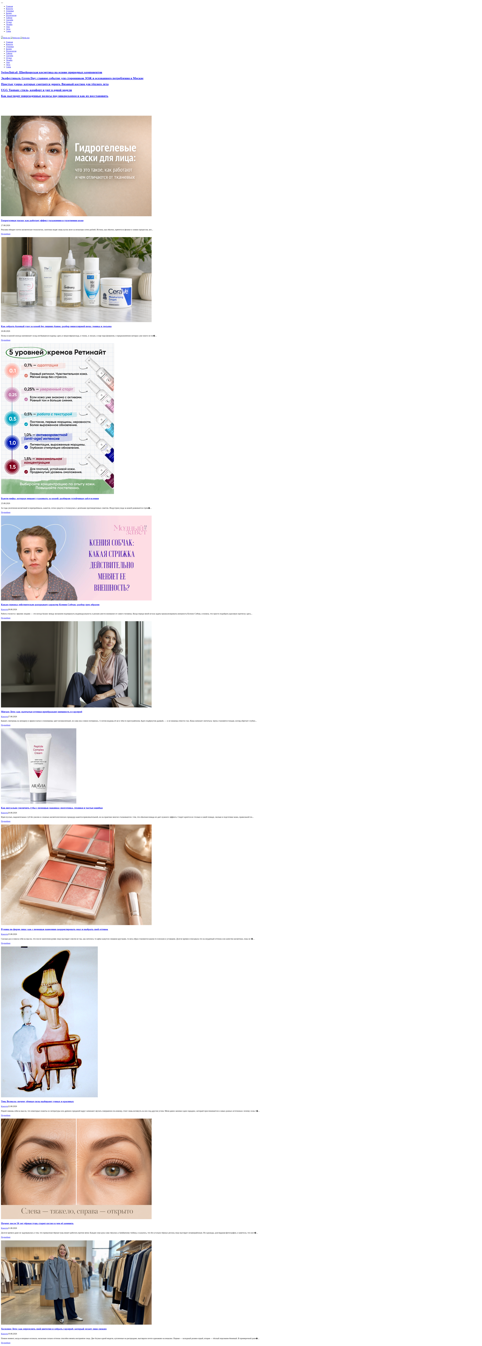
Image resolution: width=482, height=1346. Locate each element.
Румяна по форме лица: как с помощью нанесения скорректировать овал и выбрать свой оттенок (54, 929)
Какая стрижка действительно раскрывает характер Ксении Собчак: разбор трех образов (50, 604)
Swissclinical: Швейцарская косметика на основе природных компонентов (51, 72)
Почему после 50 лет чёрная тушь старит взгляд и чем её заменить (37, 1223)
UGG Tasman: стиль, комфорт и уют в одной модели (36, 90)
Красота (4, 609)
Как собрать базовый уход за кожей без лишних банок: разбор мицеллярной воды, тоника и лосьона (56, 326)
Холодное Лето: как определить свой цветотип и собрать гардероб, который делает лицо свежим (54, 1329)
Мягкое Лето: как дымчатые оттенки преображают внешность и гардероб (41, 711)
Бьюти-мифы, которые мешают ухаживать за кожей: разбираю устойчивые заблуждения (50, 498)
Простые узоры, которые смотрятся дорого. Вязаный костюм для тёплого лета (55, 84)
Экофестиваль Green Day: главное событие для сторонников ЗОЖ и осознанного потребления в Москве (72, 78)
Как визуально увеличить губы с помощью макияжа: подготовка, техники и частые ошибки (52, 808)
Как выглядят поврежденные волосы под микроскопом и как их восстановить (54, 96)
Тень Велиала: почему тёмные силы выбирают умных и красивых (37, 1101)
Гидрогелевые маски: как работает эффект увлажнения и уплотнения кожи (42, 220)
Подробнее (5, 234)
